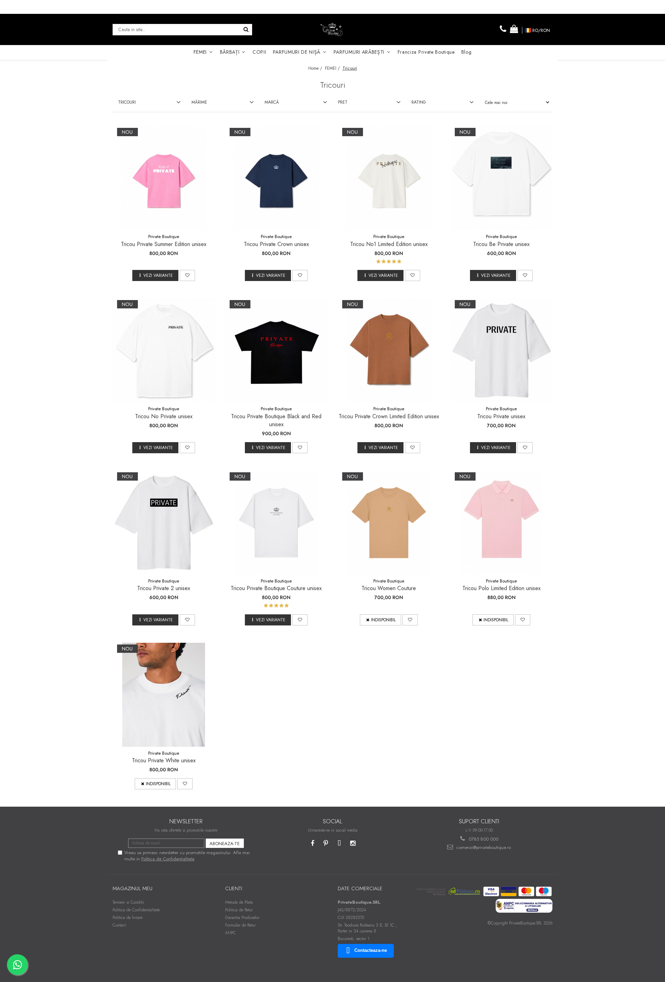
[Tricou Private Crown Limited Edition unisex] (389, 350)
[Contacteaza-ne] (503, 29)
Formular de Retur (240, 925)
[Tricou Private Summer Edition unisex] (164, 178)
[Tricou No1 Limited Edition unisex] (389, 178)
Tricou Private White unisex (164, 760)
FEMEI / (333, 68)
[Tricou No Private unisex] (164, 350)
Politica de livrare (127, 917)
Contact (119, 925)
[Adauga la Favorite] (187, 275)
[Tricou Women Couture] (389, 523)
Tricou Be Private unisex (501, 244)
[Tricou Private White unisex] (164, 695)
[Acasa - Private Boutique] (332, 29)
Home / (315, 68)
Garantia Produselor (242, 917)
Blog (466, 52)
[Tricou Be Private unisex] (501, 178)
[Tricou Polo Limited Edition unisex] (501, 523)
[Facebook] (312, 844)
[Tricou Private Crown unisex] (276, 178)
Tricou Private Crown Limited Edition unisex (389, 416)
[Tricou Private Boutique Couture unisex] (276, 523)
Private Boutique (163, 236)
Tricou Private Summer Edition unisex (163, 244)
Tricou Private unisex (501, 416)
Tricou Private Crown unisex (276, 244)
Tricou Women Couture (389, 588)
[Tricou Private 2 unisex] (164, 523)
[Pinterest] (326, 844)
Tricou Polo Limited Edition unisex (501, 588)
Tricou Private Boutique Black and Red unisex (276, 420)
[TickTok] (339, 844)
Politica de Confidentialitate (167, 859)
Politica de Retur (239, 910)
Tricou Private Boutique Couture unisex (276, 588)
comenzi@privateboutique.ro (483, 847)
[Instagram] (353, 844)
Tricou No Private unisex (164, 416)
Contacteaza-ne (370, 950)
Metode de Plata (239, 902)
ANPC (230, 933)
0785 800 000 (482, 839)
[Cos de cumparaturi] (514, 29)
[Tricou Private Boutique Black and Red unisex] (276, 350)
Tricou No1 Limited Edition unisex (389, 244)
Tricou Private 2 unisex (163, 588)
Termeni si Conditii (128, 902)
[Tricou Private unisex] (501, 350)
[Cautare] (246, 29)
